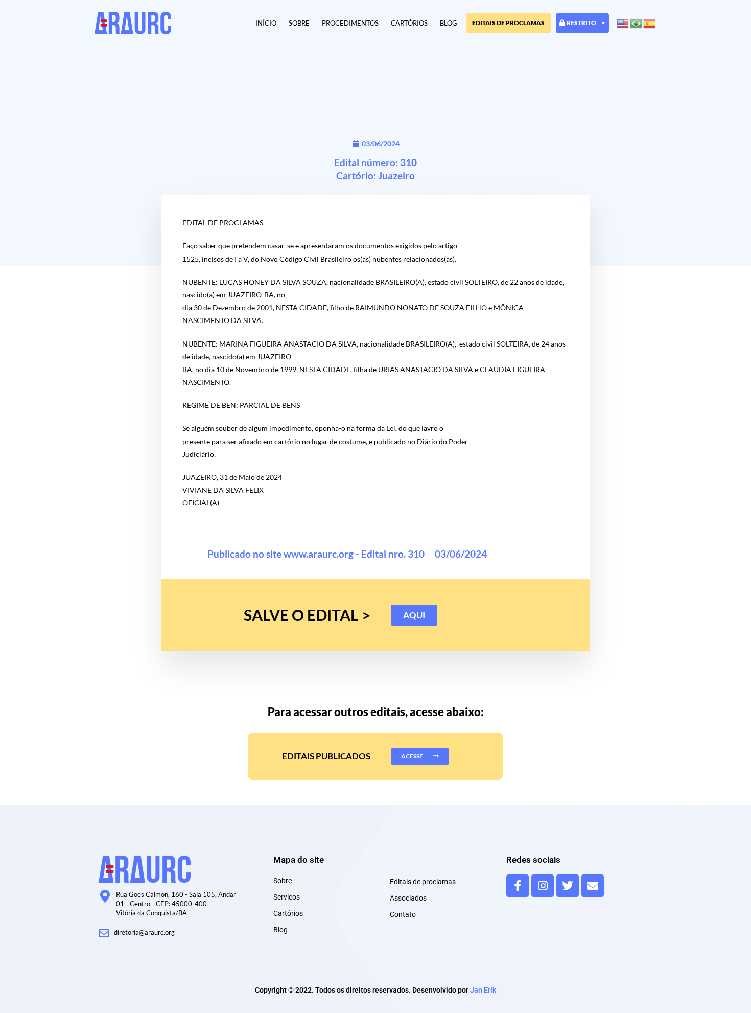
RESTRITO (581, 23)
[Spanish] (649, 23)
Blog (448, 23)
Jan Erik (483, 990)
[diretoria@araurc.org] (104, 933)
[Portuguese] (636, 23)
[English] (623, 23)
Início (265, 23)
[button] (414, 615)
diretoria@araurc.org (144, 932)
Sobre (299, 23)
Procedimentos (350, 23)
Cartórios (409, 23)
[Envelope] (592, 885)
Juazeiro (396, 175)
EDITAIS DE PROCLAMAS (508, 23)
